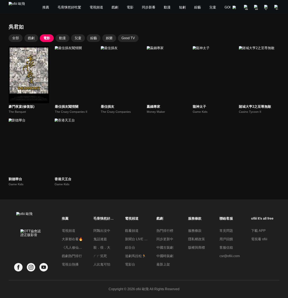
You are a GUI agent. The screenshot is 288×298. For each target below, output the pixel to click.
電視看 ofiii (259, 239)
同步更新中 (164, 239)
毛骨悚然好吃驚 (104, 218)
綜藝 (93, 38)
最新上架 (163, 264)
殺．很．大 (101, 247)
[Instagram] (31, 267)
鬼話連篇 (100, 239)
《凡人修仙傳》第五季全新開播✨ (73, 247)
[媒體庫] (256, 7)
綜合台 (130, 247)
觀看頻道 (132, 230)
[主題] (276, 7)
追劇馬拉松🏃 (135, 256)
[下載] (266, 7)
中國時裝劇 (164, 256)
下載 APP (258, 230)
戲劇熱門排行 (72, 256)
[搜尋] (246, 7)
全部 (15, 38)
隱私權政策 (196, 239)
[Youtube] (43, 267)
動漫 (62, 38)
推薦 (65, 218)
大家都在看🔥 (72, 239)
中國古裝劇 (164, 247)
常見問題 (226, 230)
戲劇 (31, 38)
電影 (46, 38)
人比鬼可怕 (101, 264)
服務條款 (195, 230)
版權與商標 (196, 247)
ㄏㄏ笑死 (100, 256)
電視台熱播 (70, 264)
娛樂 (109, 38)
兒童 (78, 38)
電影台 (130, 264)
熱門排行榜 (164, 230)
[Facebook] (18, 267)
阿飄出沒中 (101, 230)
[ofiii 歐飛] (19, 7)
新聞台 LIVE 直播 (136, 239)
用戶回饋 (226, 239)
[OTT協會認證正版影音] (31, 242)
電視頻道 (68, 230)
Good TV (128, 38)
